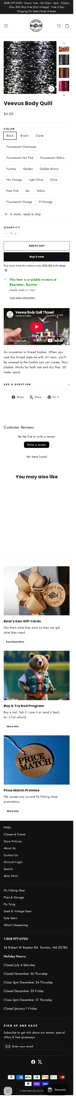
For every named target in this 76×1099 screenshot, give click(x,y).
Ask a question (17, 384)
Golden (28, 169)
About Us (9, 848)
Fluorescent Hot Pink (19, 158)
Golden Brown (49, 169)
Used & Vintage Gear (18, 911)
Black (9, 136)
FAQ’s (7, 827)
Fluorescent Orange (19, 202)
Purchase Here (15, 641)
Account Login (13, 862)
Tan (28, 191)
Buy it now (37, 257)
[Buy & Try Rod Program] (37, 675)
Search (8, 869)
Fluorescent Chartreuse (21, 147)
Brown (24, 136)
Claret (39, 136)
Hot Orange (14, 180)
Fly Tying (9, 904)
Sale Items (10, 918)
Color (9, 128)
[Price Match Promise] (37, 760)
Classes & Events (15, 834)
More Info (13, 726)
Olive (53, 180)
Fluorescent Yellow (52, 158)
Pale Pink (12, 191)
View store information (22, 297)
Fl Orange (45, 202)
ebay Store (11, 876)
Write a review (36, 445)
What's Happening (16, 925)
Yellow (41, 191)
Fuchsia (11, 169)
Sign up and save (21, 1025)
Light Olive (36, 180)
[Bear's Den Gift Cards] (37, 590)
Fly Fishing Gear (14, 890)
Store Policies (13, 841)
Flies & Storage (14, 897)
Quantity (12, 227)
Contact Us (11, 855)
